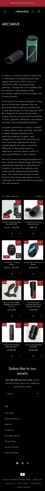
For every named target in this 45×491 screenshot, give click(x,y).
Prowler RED (13, 480)
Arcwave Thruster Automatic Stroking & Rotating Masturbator (33, 305)
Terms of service (23, 483)
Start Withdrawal (11, 452)
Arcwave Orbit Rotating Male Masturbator (11, 346)
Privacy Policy (10, 441)
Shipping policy (36, 483)
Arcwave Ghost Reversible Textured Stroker (11, 223)
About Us (8, 424)
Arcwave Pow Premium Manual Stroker (33, 223)
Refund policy (37, 480)
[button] (5, 11)
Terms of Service (11, 447)
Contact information (23, 487)
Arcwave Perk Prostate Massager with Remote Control (11, 305)
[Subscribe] (37, 394)
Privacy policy (10, 483)
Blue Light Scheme (12, 435)
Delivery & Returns (12, 418)
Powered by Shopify (24, 480)
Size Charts (9, 413)
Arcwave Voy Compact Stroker (12, 263)
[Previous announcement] (4, 3)
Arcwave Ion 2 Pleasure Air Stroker (33, 263)
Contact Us (9, 430)
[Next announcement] (40, 3)
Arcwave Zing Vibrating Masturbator (33, 346)
